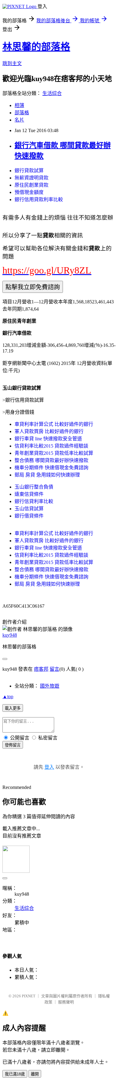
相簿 (19, 105)
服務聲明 (66, 1002)
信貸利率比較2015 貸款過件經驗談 (51, 445)
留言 (54, 669)
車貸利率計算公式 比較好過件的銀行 (54, 424)
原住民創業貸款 (31, 185)
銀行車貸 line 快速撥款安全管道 (48, 438)
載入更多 (13, 708)
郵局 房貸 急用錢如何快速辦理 (47, 474)
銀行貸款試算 (29, 170)
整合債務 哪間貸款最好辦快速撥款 (51, 460)
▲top (7, 696)
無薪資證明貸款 (31, 177)
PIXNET (28, 996)
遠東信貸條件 (29, 494)
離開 (35, 1074)
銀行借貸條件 (29, 515)
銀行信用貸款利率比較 (39, 199)
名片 (19, 119)
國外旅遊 (49, 686)
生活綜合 (52, 93)
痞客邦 (41, 669)
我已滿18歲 (15, 1074)
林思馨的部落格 (36, 46)
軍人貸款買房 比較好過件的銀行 (49, 431)
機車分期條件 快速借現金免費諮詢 (51, 467)
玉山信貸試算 (29, 508)
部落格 (22, 112)
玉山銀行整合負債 (34, 486)
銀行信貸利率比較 (34, 501)
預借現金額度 (29, 192)
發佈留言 (13, 745)
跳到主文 (12, 63)
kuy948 (9, 635)
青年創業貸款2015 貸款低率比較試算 (54, 453)
